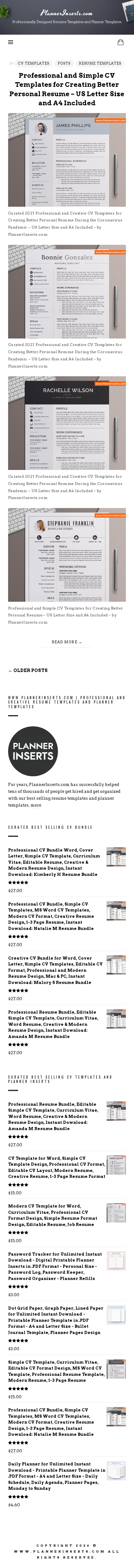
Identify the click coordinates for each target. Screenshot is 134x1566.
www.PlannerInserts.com (60, 1551)
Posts (64, 63)
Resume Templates (100, 63)
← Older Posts (28, 670)
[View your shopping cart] (120, 42)
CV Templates (33, 63)
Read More (65, 642)
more (36, 805)
